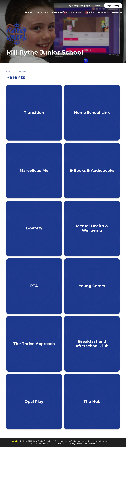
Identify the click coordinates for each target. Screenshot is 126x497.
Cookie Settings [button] (88, 444)
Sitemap (60, 444)
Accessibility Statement (41, 444)
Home (9, 72)
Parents (22, 72)
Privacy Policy (75, 444)
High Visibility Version (100, 441)
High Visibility (113, 5)
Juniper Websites (78, 441)
